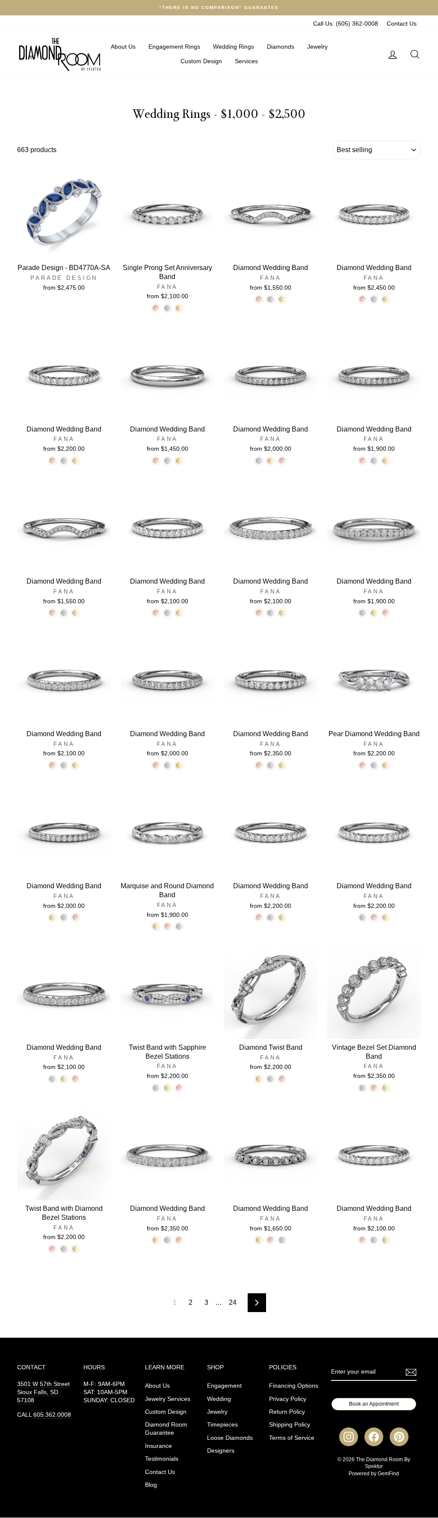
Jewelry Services (167, 1399)
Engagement (224, 1386)
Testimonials (161, 1459)
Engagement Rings (174, 46)
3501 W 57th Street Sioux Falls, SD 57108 (43, 1392)
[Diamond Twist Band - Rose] (282, 1079)
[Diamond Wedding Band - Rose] (259, 299)
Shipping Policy (289, 1424)
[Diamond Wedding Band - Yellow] (282, 299)
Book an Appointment (374, 1404)
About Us (123, 46)
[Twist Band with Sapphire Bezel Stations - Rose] (179, 1088)
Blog (151, 1485)
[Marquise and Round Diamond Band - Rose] (167, 926)
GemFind (388, 1474)
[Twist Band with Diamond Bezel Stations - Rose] (52, 1249)
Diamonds (280, 46)
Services (246, 61)
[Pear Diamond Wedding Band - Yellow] (386, 765)
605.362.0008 (52, 1415)
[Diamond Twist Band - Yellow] (259, 1079)
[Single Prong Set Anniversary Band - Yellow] (179, 308)
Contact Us (402, 24)
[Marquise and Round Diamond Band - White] (179, 926)
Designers (220, 1451)
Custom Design (201, 61)
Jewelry (317, 46)
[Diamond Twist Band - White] (270, 1079)
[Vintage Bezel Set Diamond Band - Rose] (374, 1088)
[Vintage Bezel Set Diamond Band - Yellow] (386, 1088)
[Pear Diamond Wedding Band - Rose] (362, 765)
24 (233, 1302)
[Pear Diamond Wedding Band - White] (374, 765)
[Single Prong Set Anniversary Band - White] (167, 308)
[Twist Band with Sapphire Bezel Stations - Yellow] (167, 1088)
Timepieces (222, 1424)
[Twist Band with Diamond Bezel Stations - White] (64, 1249)
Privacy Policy (287, 1399)
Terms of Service (291, 1438)
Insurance (158, 1446)
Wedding (219, 1399)
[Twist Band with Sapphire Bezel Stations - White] (156, 1088)
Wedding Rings (233, 46)
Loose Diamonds (230, 1438)
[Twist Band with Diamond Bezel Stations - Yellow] (75, 1249)
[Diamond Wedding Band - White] (270, 299)
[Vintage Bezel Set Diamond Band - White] (362, 1088)
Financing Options (293, 1386)
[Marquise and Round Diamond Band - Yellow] (156, 926)
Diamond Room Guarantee (166, 1428)
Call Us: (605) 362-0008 (345, 24)
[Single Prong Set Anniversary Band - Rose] (156, 308)
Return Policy (287, 1412)
